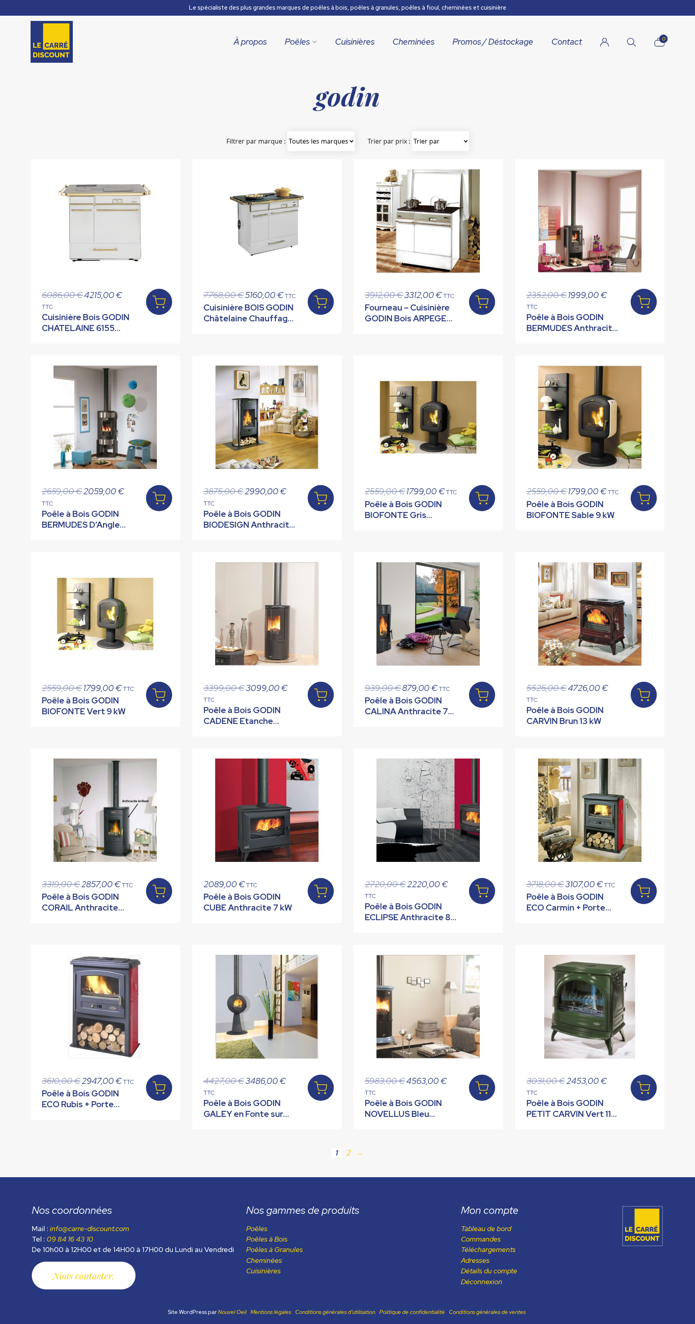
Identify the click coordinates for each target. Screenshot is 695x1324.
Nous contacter (82, 1275)
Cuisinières (354, 41)
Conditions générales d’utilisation (335, 1312)
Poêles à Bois (267, 1239)
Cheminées (413, 41)
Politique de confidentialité (412, 1312)
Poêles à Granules (274, 1249)
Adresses (475, 1260)
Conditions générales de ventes (487, 1312)
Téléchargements (488, 1249)
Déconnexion (481, 1281)
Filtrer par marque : (256, 141)
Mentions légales (271, 1312)
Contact (566, 41)
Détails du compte (489, 1270)
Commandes (481, 1239)
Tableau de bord (486, 1228)
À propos (250, 41)
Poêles (297, 41)
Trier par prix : (389, 141)
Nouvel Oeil (232, 1312)
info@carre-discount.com (89, 1228)
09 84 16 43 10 (70, 1239)
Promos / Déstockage (492, 41)
